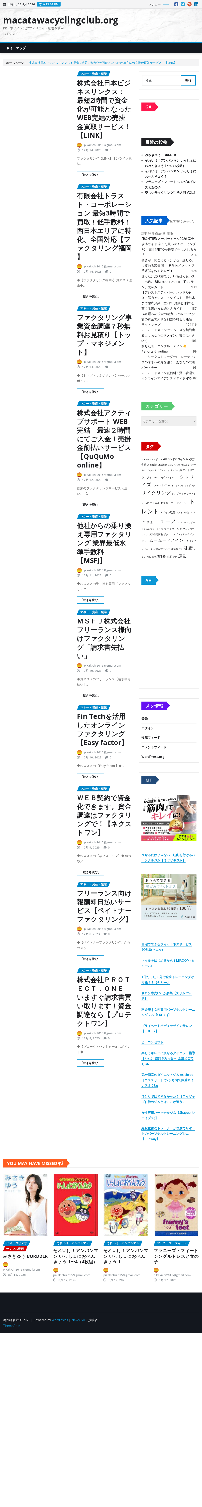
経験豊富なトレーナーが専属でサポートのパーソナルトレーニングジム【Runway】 (168, 1133)
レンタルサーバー (160, 548)
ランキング (190, 540)
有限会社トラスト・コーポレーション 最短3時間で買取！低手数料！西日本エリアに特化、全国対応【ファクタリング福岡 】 (104, 226)
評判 (175, 556)
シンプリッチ (179, 493)
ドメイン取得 (167, 512)
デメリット (183, 502)
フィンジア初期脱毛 (152, 534)
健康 (188, 548)
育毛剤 (161, 556)
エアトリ (169, 477)
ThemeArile (11, 1326)
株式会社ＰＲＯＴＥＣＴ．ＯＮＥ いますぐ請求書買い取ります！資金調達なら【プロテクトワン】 (104, 1001)
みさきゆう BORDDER (160, 155)
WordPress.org (152, 756)
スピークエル (152, 502)
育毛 (154, 556)
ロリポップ (176, 548)
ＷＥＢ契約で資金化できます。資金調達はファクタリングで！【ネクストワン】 (104, 815)
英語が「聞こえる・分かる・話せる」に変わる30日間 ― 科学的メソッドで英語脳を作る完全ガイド (168, 265)
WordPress (60, 1320)
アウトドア (189, 470)
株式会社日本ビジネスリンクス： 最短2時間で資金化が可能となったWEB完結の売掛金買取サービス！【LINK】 (103, 63)
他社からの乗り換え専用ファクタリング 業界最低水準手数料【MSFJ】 (104, 543)
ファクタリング (173, 529)
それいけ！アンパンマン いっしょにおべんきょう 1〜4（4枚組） (75, 1255)
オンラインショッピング (183, 485)
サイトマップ (16, 48)
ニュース (165, 521)
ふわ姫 (178, 470)
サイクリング (156, 492)
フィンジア (189, 529)
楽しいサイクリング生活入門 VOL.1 (170, 192)
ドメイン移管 (182, 512)
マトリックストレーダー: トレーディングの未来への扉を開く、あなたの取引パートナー (168, 362)
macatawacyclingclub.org (60, 20)
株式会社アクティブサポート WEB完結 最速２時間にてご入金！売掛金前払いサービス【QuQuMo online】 (104, 438)
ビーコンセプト (152, 1042)
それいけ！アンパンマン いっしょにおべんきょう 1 (126, 1255)
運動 (182, 555)
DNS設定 (162, 464)
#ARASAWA (147, 459)
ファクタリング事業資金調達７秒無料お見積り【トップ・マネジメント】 (104, 335)
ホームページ (15, 63)
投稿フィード (150, 737)
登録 (144, 718)
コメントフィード (154, 747)
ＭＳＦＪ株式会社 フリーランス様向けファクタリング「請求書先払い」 (104, 638)
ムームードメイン (166, 540)
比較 (149, 556)
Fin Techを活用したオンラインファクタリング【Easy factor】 (102, 729)
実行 (188, 80)
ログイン (147, 728)
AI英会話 (152, 464)
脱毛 (169, 556)
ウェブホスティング (153, 477)
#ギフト (158, 459)
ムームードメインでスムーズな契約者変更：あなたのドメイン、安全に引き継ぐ (168, 335)
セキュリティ (168, 502)
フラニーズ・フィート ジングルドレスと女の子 (176, 1255)
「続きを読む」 (90, 175)
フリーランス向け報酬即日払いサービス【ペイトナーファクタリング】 (104, 906)
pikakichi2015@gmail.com (102, 145)
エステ (155, 485)
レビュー (145, 548)
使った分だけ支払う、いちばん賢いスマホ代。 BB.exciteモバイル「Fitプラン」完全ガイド (168, 281)
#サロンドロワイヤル (175, 459)
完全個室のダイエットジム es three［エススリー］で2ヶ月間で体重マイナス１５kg (167, 1079)
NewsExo (78, 1320)
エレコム (164, 485)
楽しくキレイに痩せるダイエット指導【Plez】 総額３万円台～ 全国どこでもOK (168, 1058)
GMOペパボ (174, 464)
